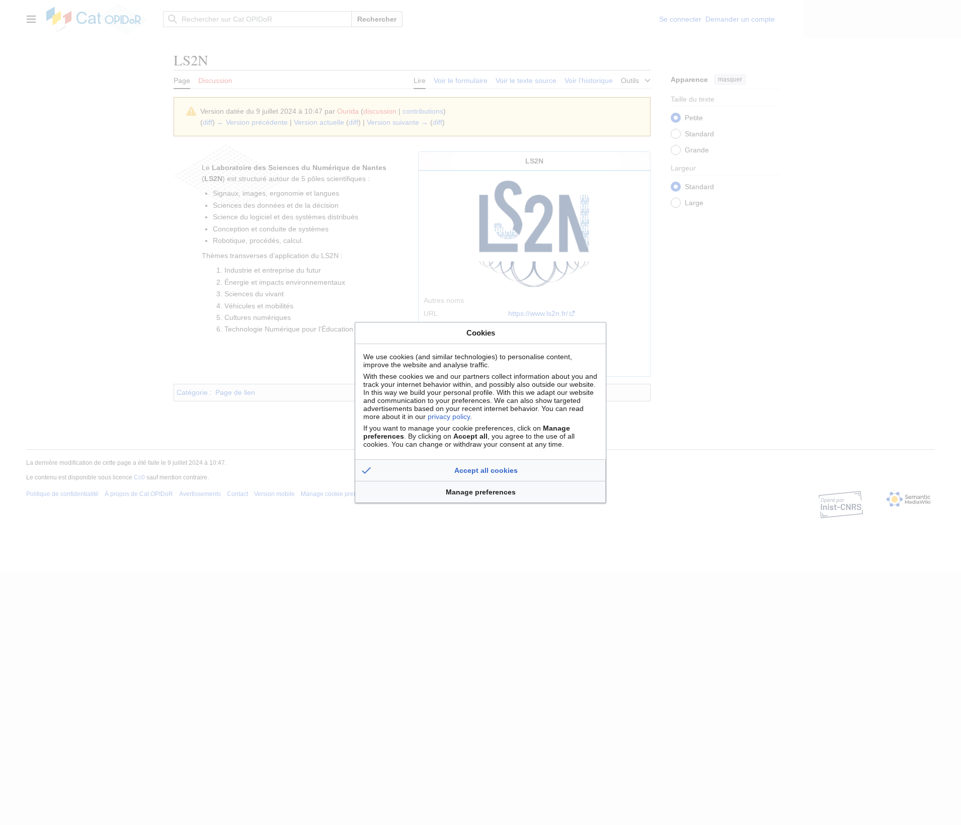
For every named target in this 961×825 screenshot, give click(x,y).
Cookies (480, 332)
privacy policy (449, 416)
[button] (480, 470)
